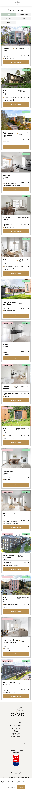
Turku (23, 18)
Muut (8, 22)
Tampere (8, 18)
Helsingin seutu (23, 14)
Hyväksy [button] (21, 787)
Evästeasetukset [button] (11, 787)
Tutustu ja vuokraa (16, 62)
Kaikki (8, 14)
